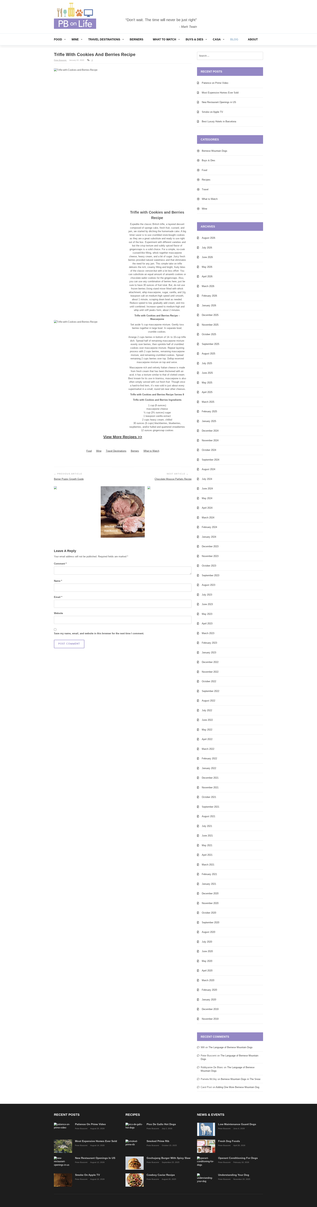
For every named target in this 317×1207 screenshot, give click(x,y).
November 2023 (210, 556)
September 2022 (210, 691)
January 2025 (209, 421)
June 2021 (207, 835)
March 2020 (208, 980)
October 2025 (209, 334)
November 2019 (210, 1018)
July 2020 (207, 941)
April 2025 (207, 392)
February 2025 (209, 411)
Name (58, 581)
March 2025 (208, 401)
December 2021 (210, 777)
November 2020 (210, 903)
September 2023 (210, 575)
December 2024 (210, 430)
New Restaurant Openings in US (219, 102)
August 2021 (208, 816)
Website (58, 613)
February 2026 (209, 295)
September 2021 (210, 806)
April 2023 (207, 623)
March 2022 (208, 749)
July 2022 (207, 710)
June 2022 (207, 720)
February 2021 (209, 874)
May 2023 (207, 614)
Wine (75, 39)
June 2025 (207, 372)
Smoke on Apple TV (212, 112)
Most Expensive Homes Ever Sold (220, 92)
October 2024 (209, 450)
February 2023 (209, 642)
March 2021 (208, 864)
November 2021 (210, 787)
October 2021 (209, 797)
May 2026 (207, 267)
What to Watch (164, 39)
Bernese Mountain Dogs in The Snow (240, 1079)
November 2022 (210, 671)
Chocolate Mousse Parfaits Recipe (173, 479)
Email (58, 597)
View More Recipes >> (122, 437)
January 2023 (209, 652)
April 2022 (207, 739)
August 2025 (208, 353)
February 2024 (209, 527)
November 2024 (210, 440)
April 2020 (207, 970)
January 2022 (209, 768)
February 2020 (209, 989)
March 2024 (208, 517)
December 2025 (210, 315)
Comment (60, 563)
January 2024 (209, 536)
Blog (234, 39)
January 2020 (209, 999)
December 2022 (210, 662)
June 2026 (207, 257)
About (253, 39)
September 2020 (210, 922)
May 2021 (207, 845)
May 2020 (207, 961)
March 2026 (208, 286)
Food (58, 39)
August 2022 (208, 700)
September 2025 (210, 344)
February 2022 (209, 758)
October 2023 (209, 565)
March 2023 (208, 633)
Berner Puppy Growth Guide (69, 479)
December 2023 (210, 546)
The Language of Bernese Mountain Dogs (231, 1047)
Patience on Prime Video (215, 83)
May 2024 (207, 498)
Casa (217, 39)
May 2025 (207, 382)
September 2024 (210, 459)
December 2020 (210, 893)
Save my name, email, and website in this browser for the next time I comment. (99, 633)
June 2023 (207, 604)
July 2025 (207, 363)
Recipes (206, 179)
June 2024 (207, 488)
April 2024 (207, 507)
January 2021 (209, 884)
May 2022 (207, 729)
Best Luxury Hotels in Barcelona (219, 121)
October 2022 (209, 681)
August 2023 (208, 585)
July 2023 (207, 594)
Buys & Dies (194, 39)
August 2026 (208, 238)
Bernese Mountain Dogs (214, 150)
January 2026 (209, 305)
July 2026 (207, 247)
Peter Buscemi (60, 60)
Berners (136, 39)
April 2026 (207, 276)
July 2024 (207, 479)
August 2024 (208, 469)
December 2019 (210, 1009)
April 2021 (207, 855)
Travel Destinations (104, 39)
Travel (205, 189)
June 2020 (207, 951)
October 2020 (209, 912)
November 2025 (210, 324)
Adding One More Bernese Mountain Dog (237, 1087)
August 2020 (208, 932)
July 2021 (207, 826)
